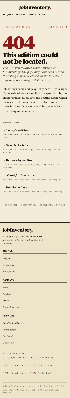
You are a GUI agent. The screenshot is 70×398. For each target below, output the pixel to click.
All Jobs (8, 14)
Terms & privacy (12, 307)
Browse (20, 14)
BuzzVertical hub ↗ (13, 323)
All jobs (7, 258)
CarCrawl (8, 336)
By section (8, 265)
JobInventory (35, 7)
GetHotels (8, 342)
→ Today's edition (15, 130)
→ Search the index (16, 145)
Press (6, 300)
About (32, 14)
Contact (44, 14)
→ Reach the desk (15, 187)
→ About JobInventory (19, 175)
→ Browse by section (18, 160)
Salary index (10, 271)
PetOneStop (9, 329)
